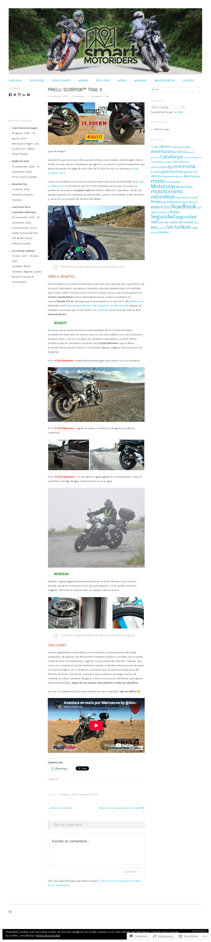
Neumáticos (97, 96)
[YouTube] (28, 94)
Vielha (154, 232)
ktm (160, 176)
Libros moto (103, 80)
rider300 (193, 202)
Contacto (188, 80)
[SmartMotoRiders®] (105, 43)
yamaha (163, 232)
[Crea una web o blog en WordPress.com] (10, 912)
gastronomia (172, 171)
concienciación (193, 157)
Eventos (156, 172)
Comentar (130, 871)
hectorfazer (79, 96)
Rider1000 (103, 305)
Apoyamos (140, 80)
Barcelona (179, 152)
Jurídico (122, 80)
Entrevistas (37, 80)
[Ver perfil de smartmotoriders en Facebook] (10, 94)
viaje (195, 228)
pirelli (74, 794)
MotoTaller (184, 187)
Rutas (174, 212)
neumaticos (64, 794)
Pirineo (157, 202)
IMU (154, 176)
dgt (170, 167)
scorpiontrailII (85, 794)
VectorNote (179, 227)
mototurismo (167, 191)
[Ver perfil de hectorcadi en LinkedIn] (24, 94)
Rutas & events (61, 80)
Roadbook (183, 207)
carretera (155, 157)
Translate (178, 112)
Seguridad (163, 217)
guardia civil (190, 172)
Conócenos (15, 80)
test (95, 794)
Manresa (179, 176)
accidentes (175, 147)
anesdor (186, 147)
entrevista (184, 166)
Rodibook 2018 (119, 305)
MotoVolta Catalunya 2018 (82, 305)
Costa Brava (157, 162)
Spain (196, 222)
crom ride (171, 162)
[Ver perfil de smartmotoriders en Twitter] (14, 94)
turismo (162, 228)
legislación (168, 176)
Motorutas (163, 186)
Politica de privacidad (48, 935)
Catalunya (171, 157)
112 (152, 147)
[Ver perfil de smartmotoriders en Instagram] (19, 94)
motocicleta (173, 182)
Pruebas (83, 80)
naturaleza (163, 197)
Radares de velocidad (59, 808)
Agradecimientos (164, 80)
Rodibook (163, 212)
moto (157, 181)
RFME (185, 202)
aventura (161, 151)
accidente (162, 147)
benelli (191, 152)
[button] (68, 455)
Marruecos (138, 301)
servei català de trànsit (176, 222)
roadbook (102, 310)
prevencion (172, 202)
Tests (106, 96)
